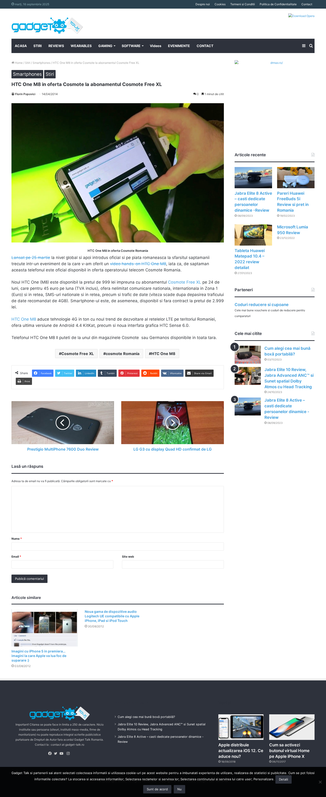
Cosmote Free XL (184, 282)
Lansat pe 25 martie (30, 257)
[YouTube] (62, 753)
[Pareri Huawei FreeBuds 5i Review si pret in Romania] (296, 177)
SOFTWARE (131, 46)
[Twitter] (57, 753)
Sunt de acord (157, 789)
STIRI (37, 46)
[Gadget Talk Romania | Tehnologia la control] (47, 23)
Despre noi (202, 4)
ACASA (21, 46)
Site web (128, 556)
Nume (16, 538)
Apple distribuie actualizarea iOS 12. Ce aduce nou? (240, 751)
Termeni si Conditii (242, 4)
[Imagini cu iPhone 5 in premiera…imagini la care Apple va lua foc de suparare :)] (44, 627)
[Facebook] (51, 753)
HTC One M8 (23, 319)
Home (18, 63)
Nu (179, 789)
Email (16, 556)
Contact (306, 4)
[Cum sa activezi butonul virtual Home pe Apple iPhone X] (292, 727)
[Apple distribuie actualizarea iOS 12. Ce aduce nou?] (241, 727)
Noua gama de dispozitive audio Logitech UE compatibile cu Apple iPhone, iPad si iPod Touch (112, 616)
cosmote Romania (122, 353)
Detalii (283, 779)
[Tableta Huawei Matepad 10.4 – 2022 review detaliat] (253, 235)
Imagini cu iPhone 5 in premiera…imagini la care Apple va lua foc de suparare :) (38, 655)
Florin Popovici (25, 94)
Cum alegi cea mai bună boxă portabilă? (146, 717)
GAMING (105, 46)
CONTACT (205, 46)
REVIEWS (56, 46)
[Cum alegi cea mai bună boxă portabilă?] (248, 355)
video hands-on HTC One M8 (138, 263)
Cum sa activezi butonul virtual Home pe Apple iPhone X (289, 751)
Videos (155, 46)
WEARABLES (81, 46)
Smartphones (41, 63)
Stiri (27, 63)
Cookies (220, 4)
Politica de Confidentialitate (278, 4)
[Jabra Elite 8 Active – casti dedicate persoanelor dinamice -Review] (253, 177)
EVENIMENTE (179, 46)
